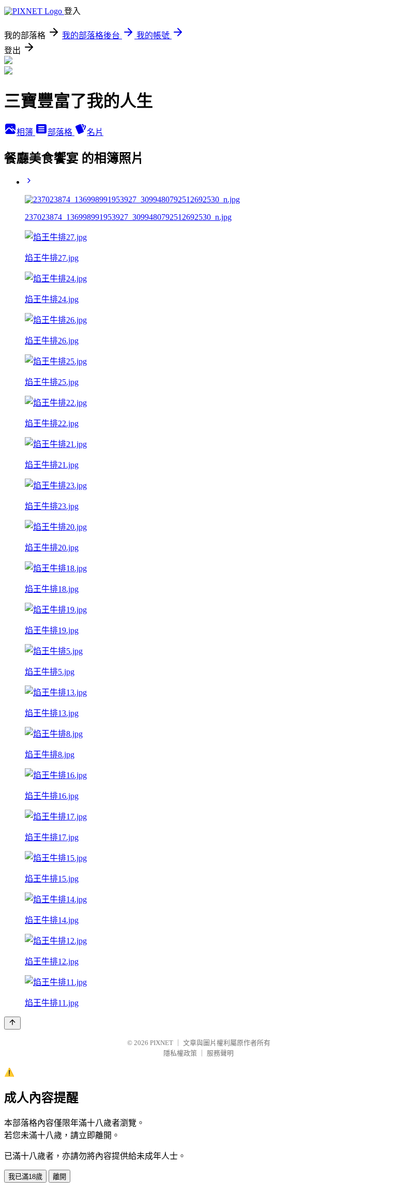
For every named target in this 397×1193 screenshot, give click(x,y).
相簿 (26, 132)
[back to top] (12, 1023)
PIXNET (161, 1043)
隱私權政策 (180, 1053)
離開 (59, 1177)
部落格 (61, 132)
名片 (95, 132)
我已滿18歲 (25, 1177)
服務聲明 (220, 1053)
